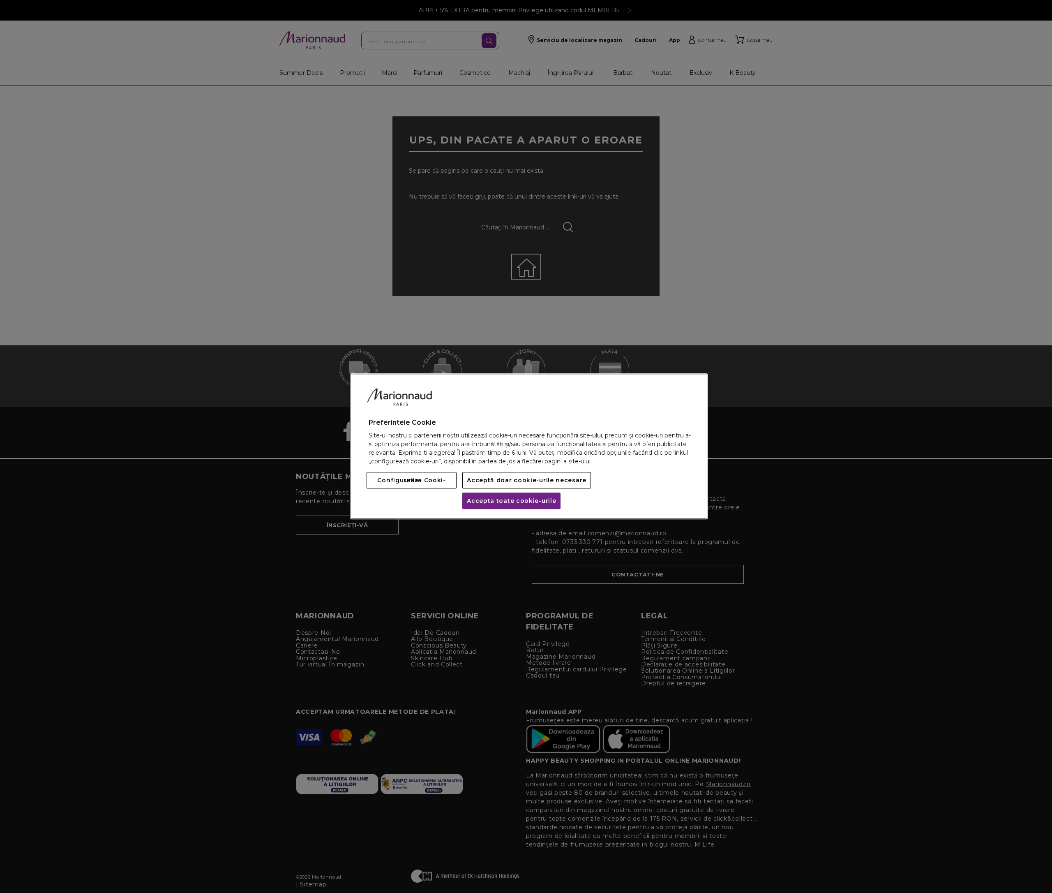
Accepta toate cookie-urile (511, 501)
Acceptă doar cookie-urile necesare (526, 480)
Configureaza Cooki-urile (411, 480)
